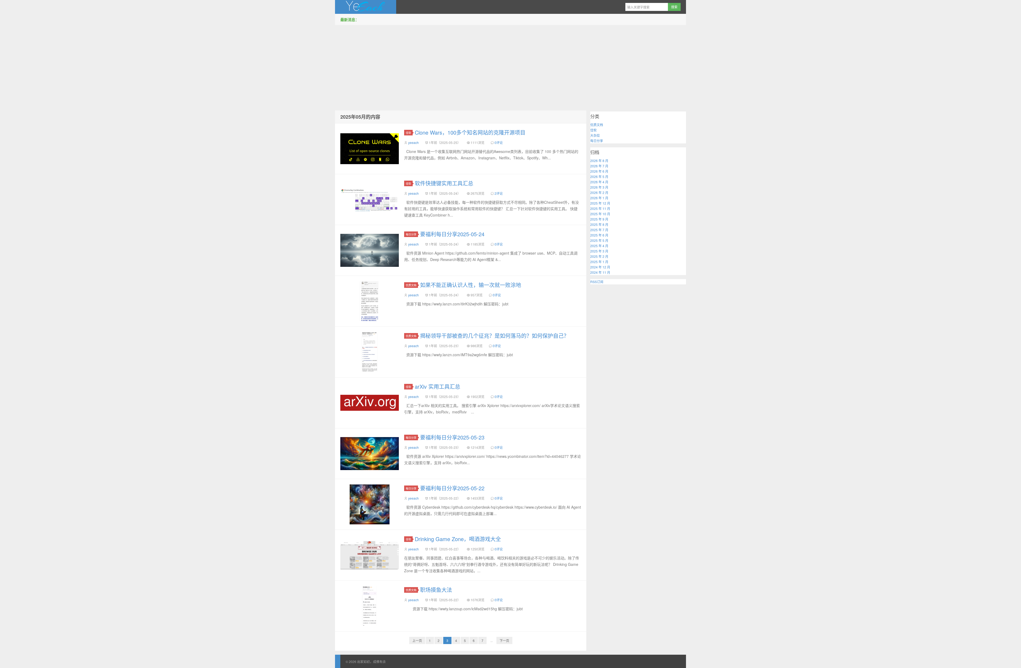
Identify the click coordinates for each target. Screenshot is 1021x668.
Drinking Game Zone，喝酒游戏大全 (458, 539)
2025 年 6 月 (599, 235)
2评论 (499, 193)
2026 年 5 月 (599, 176)
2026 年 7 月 (599, 166)
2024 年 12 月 (600, 267)
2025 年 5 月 (599, 240)
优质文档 (411, 285)
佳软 (408, 133)
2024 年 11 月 (600, 272)
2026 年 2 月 (599, 192)
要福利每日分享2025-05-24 (452, 234)
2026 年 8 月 (599, 160)
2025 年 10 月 (600, 213)
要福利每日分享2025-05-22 (452, 488)
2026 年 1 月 (599, 198)
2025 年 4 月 (599, 245)
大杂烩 (595, 135)
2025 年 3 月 (599, 251)
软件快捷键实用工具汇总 (444, 183)
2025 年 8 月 (599, 224)
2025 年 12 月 (600, 203)
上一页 (417, 640)
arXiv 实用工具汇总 (437, 386)
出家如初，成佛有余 (365, 7)
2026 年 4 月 (599, 182)
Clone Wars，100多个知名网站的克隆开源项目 (470, 132)
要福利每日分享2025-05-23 (452, 437)
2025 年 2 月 (599, 256)
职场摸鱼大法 (436, 590)
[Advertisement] (510, 66)
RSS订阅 (596, 281)
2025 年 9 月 (599, 219)
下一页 (504, 640)
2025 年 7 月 (599, 229)
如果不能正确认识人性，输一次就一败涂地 (470, 285)
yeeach (413, 142)
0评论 (499, 142)
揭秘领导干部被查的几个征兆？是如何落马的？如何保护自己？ (494, 335)
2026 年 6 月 (599, 171)
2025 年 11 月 (600, 208)
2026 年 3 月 (599, 187)
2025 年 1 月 (599, 261)
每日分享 (411, 234)
